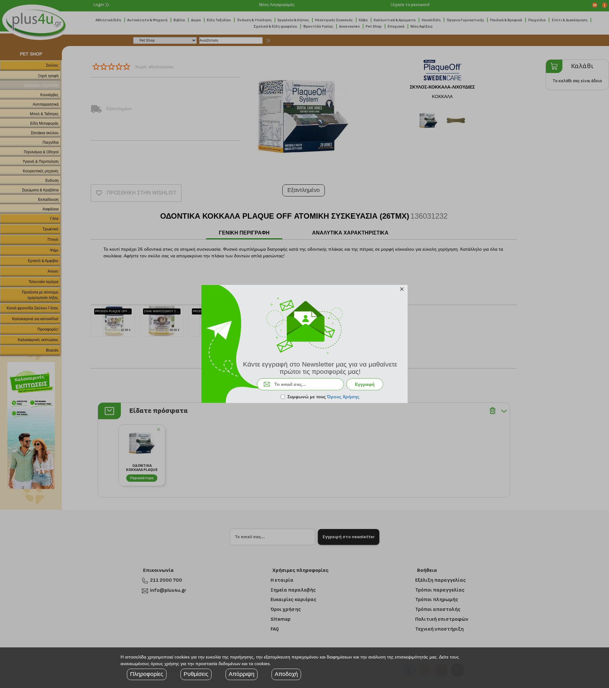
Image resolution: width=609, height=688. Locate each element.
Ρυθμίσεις (196, 674)
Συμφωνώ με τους (323, 396)
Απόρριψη (241, 674)
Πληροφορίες (146, 674)
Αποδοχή (286, 674)
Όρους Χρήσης (343, 396)
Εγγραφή (365, 384)
